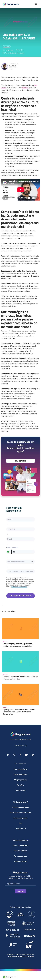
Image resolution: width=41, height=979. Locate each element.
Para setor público (20, 769)
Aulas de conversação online (20, 812)
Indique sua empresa (20, 840)
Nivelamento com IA (20, 802)
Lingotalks (6, 46)
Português (9, 977)
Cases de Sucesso (20, 774)
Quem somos (20, 790)
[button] (36, 4)
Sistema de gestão (20, 818)
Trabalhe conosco (20, 861)
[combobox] (9, 977)
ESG (20, 823)
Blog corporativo (20, 779)
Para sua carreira (20, 856)
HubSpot (25, 87)
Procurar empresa (20, 850)
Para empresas (20, 763)
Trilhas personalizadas (20, 807)
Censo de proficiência (20, 845)
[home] (10, 4)
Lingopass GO (20, 828)
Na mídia (20, 785)
